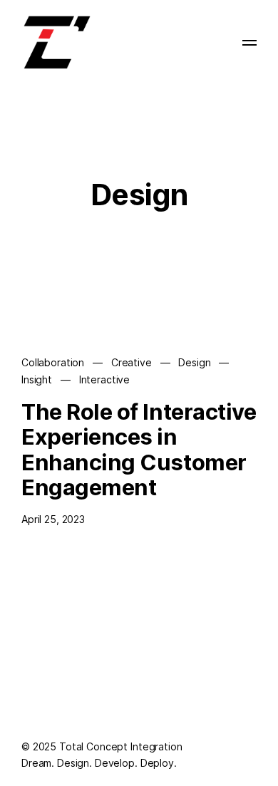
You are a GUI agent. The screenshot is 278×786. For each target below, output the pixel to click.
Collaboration (52, 362)
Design (194, 362)
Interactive (104, 379)
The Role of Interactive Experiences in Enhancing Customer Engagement (138, 449)
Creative (131, 362)
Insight (36, 379)
